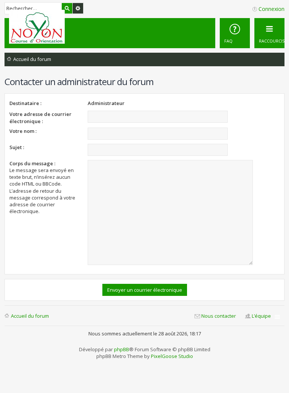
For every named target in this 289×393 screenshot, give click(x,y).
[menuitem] (235, 33)
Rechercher (67, 8)
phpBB (121, 349)
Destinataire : (25, 103)
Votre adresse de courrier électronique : (40, 117)
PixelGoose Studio (172, 356)
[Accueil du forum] (38, 27)
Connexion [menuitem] (271, 8)
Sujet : (16, 147)
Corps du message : (32, 163)
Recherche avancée (78, 8)
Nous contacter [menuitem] (218, 315)
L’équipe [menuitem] (261, 315)
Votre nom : (23, 131)
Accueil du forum (30, 315)
